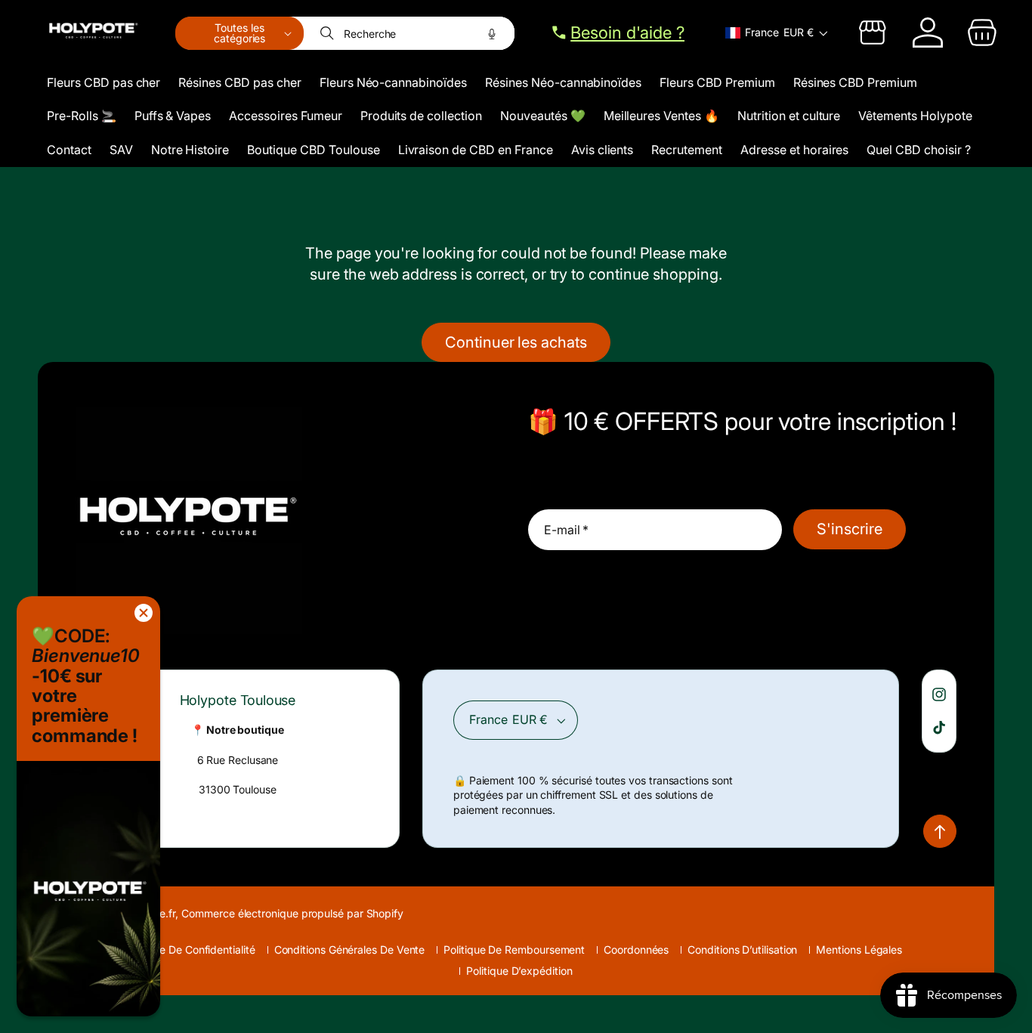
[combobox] (410, 33)
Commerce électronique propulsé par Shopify (292, 913)
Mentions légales (859, 949)
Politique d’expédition (519, 970)
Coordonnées (636, 949)
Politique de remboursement (514, 949)
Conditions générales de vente (349, 949)
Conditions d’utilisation (742, 949)
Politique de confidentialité (189, 949)
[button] (239, 33)
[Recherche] (328, 33)
